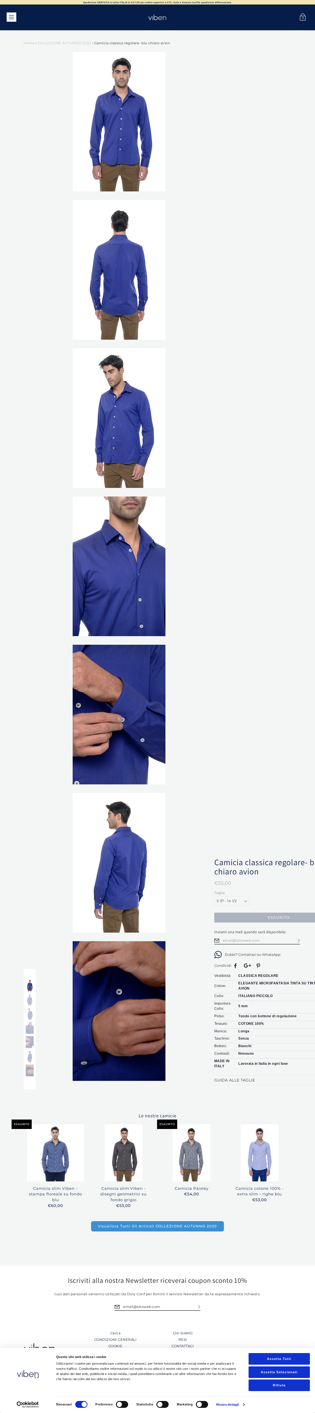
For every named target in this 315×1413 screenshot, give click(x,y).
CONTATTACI (183, 1346)
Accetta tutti (279, 1359)
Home (29, 43)
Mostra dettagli (227, 1404)
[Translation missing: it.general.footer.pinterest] (259, 965)
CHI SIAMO (183, 1333)
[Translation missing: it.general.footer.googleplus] (247, 965)
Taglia (219, 893)
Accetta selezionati (279, 1372)
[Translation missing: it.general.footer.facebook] (235, 965)
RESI (182, 1340)
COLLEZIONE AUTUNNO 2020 (64, 43)
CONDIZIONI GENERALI (115, 1340)
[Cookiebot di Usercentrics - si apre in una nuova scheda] (27, 1404)
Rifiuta (279, 1385)
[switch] (122, 1404)
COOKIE (115, 1346)
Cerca (115, 1333)
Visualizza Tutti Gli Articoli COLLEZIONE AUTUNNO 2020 (157, 1226)
